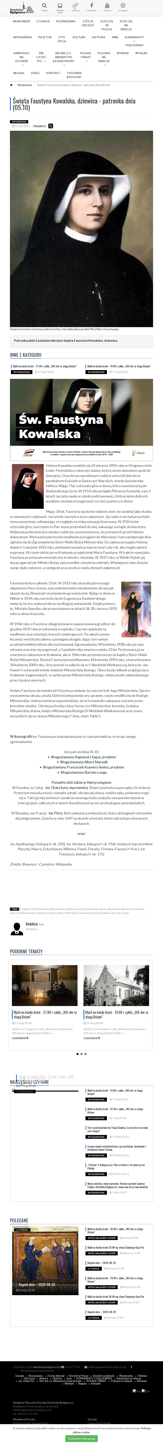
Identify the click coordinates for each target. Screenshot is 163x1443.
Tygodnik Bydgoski (74, 75)
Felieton (44, 37)
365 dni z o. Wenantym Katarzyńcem (60, 1381)
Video (35, 73)
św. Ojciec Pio (26, 1381)
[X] (50, 126)
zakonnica (113, 909)
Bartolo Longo (120, 913)
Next (146, 987)
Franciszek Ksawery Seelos (94, 913)
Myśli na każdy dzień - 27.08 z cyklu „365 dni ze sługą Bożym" (45, 366)
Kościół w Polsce (106, 25)
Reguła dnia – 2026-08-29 (101, 1263)
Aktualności (57, 909)
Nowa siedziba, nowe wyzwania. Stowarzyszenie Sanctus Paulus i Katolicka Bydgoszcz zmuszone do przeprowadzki (117, 1185)
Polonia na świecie (121, 1381)
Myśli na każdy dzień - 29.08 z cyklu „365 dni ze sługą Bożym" (115, 1279)
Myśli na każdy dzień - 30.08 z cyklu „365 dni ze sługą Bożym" (115, 1230)
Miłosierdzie (27, 913)
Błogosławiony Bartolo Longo (84, 772)
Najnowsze (21, 21)
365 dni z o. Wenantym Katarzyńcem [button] (63, 57)
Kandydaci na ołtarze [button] (21, 57)
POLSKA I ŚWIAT (96, 1381)
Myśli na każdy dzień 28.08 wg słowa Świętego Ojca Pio (115, 1296)
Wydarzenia (22, 37)
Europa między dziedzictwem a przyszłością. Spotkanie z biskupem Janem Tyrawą (116, 1148)
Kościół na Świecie (126, 25)
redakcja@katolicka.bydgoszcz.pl (106, 1367)
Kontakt (53, 73)
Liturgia (43, 21)
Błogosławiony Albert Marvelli (84, 762)
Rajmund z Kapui (46, 913)
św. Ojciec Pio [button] (41, 57)
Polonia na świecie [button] (104, 57)
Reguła (18, 73)
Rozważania (66, 21)
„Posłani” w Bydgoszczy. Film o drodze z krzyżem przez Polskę (116, 1166)
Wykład (141, 53)
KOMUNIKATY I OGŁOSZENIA (134, 41)
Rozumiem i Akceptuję (81, 1438)
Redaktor (40, 126)
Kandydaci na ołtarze (129, 1378)
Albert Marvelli (67, 913)
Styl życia (62, 39)
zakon (102, 909)
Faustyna (92, 909)
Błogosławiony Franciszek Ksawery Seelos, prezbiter (84, 767)
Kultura (79, 37)
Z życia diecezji (88, 23)
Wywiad (123, 53)
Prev (15, 987)
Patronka (138, 909)
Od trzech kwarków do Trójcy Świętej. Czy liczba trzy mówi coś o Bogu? (117, 1129)
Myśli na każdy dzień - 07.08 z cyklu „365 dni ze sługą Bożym (115, 1110)
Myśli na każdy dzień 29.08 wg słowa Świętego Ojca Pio (115, 1247)
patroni (14, 913)
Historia (98, 37)
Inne (115, 37)
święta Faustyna (75, 909)
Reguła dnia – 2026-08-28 (101, 1312)
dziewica (126, 909)
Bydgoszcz (26, 909)
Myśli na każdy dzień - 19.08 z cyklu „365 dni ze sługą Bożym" (119, 366)
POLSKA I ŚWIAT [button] (85, 55)
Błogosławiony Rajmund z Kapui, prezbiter (83, 757)
